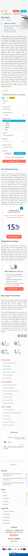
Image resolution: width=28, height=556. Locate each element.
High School (8, 120)
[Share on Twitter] (22, 335)
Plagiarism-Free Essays (9, 29)
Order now (16, 11)
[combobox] (14, 115)
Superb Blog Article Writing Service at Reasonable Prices (12, 474)
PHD (6, 129)
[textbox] (13, 141)
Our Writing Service (8, 27)
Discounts (5, 504)
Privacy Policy (6, 514)
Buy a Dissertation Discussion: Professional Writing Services (13, 483)
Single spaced (8, 153)
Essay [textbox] (6, 115)
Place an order (13, 236)
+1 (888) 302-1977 (7, 14)
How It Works (6, 498)
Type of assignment (6, 112)
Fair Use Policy (6, 523)
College (7, 123)
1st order (9, 97)
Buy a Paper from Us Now (10, 31)
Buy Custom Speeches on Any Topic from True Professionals (14, 479)
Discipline (4, 138)
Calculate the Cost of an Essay (11, 26)
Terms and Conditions (8, 511)
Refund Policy (6, 517)
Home (4, 492)
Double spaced (19, 153)
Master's (7, 127)
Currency (4, 100)
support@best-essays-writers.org (14, 532)
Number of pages (6, 144)
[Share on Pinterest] (25, 335)
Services (5, 495)
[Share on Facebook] (18, 335)
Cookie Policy (6, 520)
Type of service (5, 106)
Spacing (4, 150)
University (7, 125)
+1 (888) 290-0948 (17, 14)
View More (14, 464)
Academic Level (5, 118)
